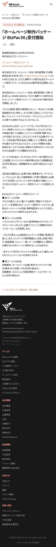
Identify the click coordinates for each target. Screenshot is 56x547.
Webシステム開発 (10, 356)
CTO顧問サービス (10, 365)
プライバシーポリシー (11, 510)
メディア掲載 (7, 494)
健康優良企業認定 (10, 524)
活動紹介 (6, 423)
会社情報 (6, 400)
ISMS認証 (6, 519)
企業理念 (6, 414)
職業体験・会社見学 (11, 467)
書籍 (4, 489)
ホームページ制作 (10, 374)
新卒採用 (6, 459)
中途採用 (6, 454)
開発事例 (6, 379)
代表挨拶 (6, 410)
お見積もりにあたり (10, 383)
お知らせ (15, 14)
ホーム (5, 14)
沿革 (4, 419)
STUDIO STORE (9, 392)
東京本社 (6, 428)
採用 (12, 44)
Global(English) (9, 436)
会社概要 (6, 405)
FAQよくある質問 (9, 388)
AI (5, 44)
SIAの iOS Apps (9, 498)
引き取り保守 (8, 370)
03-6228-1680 (14, 341)
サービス (6, 351)
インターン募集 (8, 463)
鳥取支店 (6, 432)
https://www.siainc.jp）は (37, 75)
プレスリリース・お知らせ (13, 24)
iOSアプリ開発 (8, 361)
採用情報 (6, 444)
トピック (5, 485)
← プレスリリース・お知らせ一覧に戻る (20, 289)
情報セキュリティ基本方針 (13, 515)
